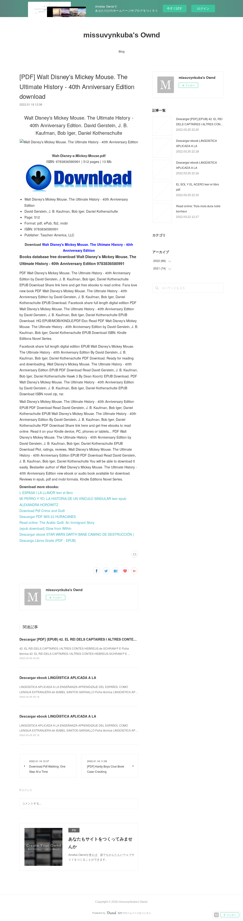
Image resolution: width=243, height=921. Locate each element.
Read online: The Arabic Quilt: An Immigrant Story (56, 522)
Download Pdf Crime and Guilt (42, 510)
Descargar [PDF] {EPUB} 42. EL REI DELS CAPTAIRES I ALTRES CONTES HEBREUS (85, 639)
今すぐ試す (174, 8)
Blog (122, 51)
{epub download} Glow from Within (45, 528)
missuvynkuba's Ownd (121, 35)
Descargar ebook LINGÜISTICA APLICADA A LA (57, 677)
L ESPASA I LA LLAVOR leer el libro (46, 492)
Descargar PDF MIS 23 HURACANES (47, 516)
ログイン (203, 8)
